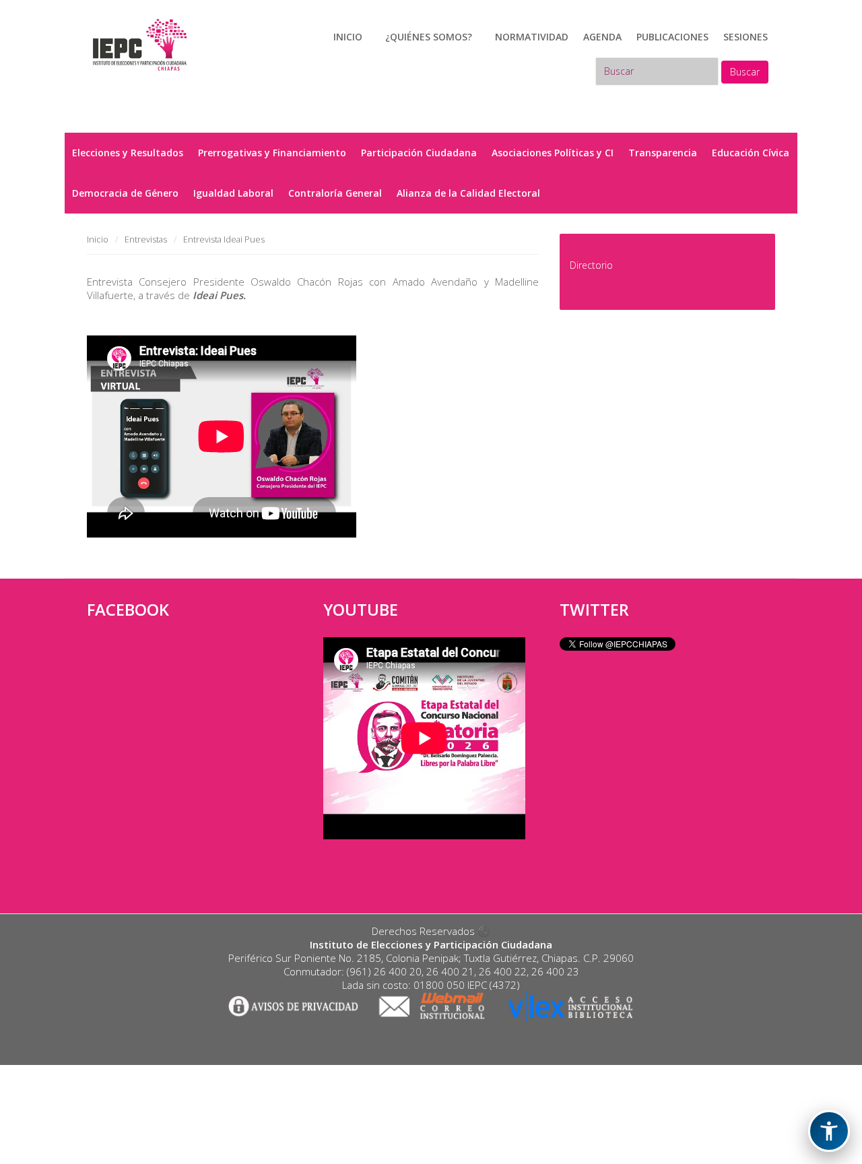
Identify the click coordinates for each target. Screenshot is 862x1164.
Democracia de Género (125, 193)
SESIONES (745, 36)
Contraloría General (335, 193)
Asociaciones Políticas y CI (553, 152)
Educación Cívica (750, 152)
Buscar (745, 71)
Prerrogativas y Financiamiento (272, 152)
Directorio (591, 265)
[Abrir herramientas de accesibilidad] (829, 1131)
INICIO (347, 36)
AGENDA (602, 36)
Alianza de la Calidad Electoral (468, 193)
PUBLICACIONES (672, 36)
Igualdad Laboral (233, 193)
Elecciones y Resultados (127, 152)
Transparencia (662, 152)
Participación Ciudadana (419, 152)
